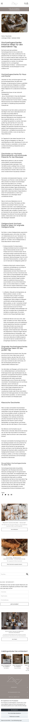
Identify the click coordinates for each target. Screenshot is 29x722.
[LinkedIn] (8, 495)
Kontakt (14, 687)
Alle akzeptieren (14, 710)
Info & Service (14, 696)
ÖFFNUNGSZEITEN (14, 692)
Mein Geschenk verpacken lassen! (14, 564)
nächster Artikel (16, 38)
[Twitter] (5, 495)
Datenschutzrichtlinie (6, 720)
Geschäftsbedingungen (16, 720)
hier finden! (14, 639)
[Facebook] (2, 495)
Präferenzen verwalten (14, 716)
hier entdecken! (14, 529)
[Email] (11, 495)
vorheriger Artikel (6, 38)
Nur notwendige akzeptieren (14, 713)
